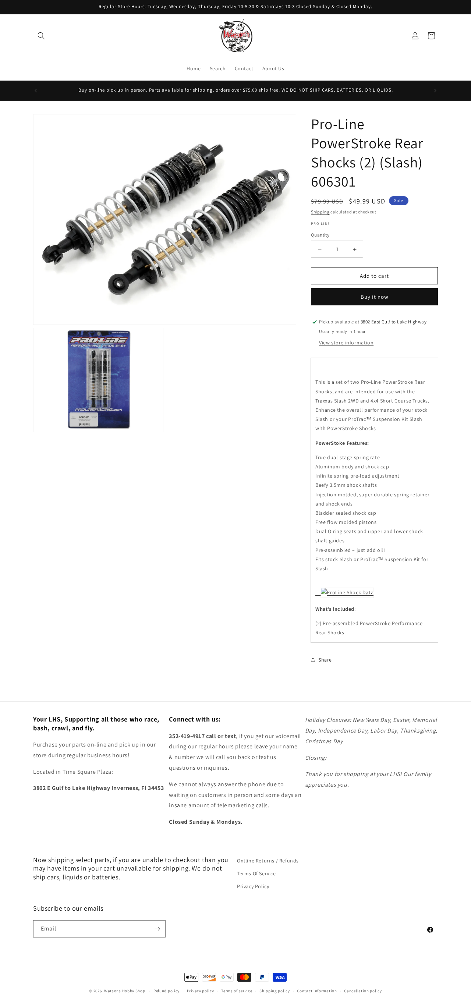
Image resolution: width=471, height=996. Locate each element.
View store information (346, 342)
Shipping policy (274, 990)
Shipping (320, 212)
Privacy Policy (253, 886)
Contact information (317, 990)
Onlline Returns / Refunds (268, 860)
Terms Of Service (256, 873)
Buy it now (375, 296)
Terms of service (236, 990)
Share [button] (325, 659)
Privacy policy (200, 990)
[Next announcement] (435, 91)
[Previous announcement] (36, 91)
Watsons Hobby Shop (124, 990)
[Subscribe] (157, 928)
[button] (41, 36)
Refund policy (166, 990)
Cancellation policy (363, 990)
